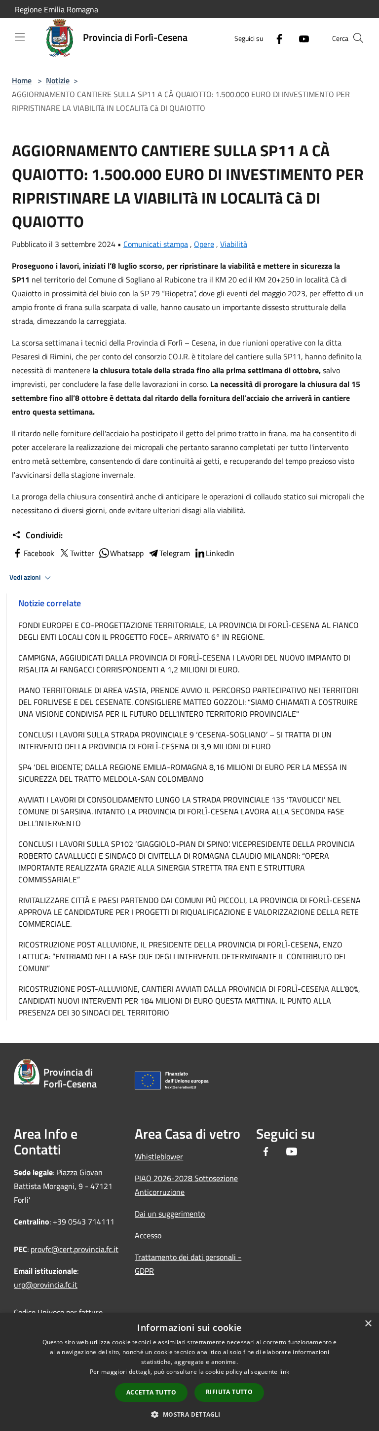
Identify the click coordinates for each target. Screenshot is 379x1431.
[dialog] (189, 1372)
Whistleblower (159, 1156)
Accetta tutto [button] (151, 1392)
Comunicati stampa (155, 244)
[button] (189, 1414)
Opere (204, 244)
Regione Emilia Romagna (56, 9)
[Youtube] (300, 38)
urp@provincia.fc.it (45, 1285)
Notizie (58, 80)
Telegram (174, 553)
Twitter (82, 553)
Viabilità (233, 244)
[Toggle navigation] (20, 37)
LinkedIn (220, 553)
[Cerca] (358, 38)
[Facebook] (275, 38)
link (284, 1371)
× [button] (368, 1323)
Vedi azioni (25, 577)
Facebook (39, 553)
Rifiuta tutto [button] (229, 1392)
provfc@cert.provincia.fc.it (74, 1249)
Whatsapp (127, 553)
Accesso (148, 1235)
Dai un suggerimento (170, 1214)
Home (22, 80)
